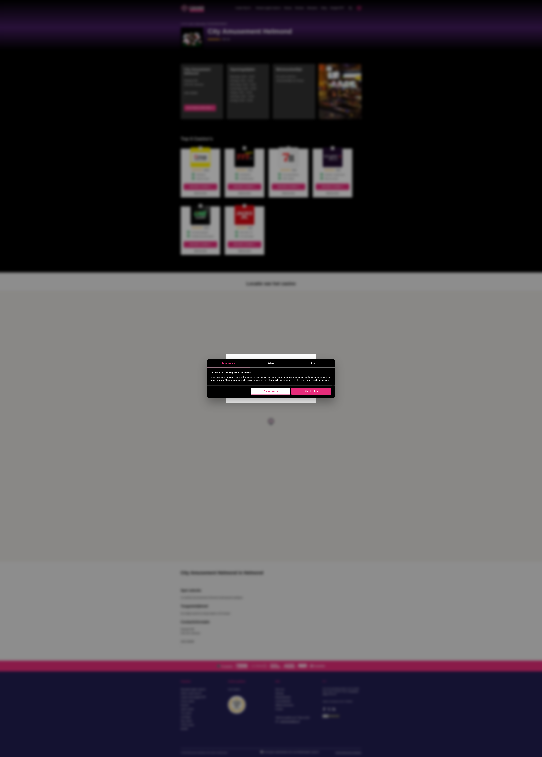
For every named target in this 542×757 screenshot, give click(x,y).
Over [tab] (313, 363)
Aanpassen (269, 391)
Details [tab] (271, 363)
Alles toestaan (311, 391)
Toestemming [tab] (228, 363)
